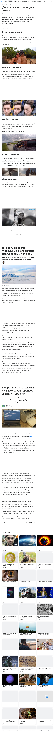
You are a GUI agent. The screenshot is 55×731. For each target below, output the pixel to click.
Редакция (18, 730)
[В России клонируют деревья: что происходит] (27, 716)
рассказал (31, 436)
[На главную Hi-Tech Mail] (4, 1)
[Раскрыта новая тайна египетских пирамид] (45, 578)
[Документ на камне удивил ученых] (45, 612)
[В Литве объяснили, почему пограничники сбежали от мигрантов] (27, 630)
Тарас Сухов (7, 405)
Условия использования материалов (26, 730)
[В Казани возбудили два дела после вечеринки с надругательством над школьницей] (27, 699)
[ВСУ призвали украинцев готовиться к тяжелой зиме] (10, 716)
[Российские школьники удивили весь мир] (10, 699)
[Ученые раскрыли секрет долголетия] (45, 647)
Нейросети (20, 384)
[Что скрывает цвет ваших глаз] (10, 578)
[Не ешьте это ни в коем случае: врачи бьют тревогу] (10, 560)
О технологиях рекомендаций (37, 730)
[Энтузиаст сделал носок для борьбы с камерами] (45, 682)
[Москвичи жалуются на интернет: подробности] (27, 682)
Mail (1, 730)
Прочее (10, 4)
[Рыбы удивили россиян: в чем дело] (10, 612)
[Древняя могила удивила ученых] (27, 560)
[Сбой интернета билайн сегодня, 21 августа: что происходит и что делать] (27, 647)
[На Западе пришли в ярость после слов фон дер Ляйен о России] (45, 595)
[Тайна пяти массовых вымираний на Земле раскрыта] (45, 543)
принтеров (21, 434)
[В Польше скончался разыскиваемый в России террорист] (10, 543)
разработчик (17, 441)
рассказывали (10, 516)
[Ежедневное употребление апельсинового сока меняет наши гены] (45, 630)
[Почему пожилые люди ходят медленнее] (27, 612)
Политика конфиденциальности (48, 730)
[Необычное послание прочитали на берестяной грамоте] (10, 647)
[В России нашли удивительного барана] (45, 560)
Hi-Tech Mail (15, 384)
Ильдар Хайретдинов (9, 261)
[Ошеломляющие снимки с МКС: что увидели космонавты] (10, 595)
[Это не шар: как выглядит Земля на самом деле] (27, 543)
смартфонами (18, 123)
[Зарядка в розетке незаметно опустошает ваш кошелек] (10, 630)
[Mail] (1, 1)
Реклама (9, 730)
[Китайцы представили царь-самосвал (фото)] (27, 595)
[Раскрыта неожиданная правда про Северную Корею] (10, 664)
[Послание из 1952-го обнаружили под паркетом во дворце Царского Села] (27, 664)
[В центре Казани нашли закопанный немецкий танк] (27, 578)
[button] (19, 56)
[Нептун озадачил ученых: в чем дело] (10, 682)
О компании (5, 730)
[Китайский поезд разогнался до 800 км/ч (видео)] (45, 716)
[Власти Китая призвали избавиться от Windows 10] (45, 699)
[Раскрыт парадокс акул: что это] (45, 664)
